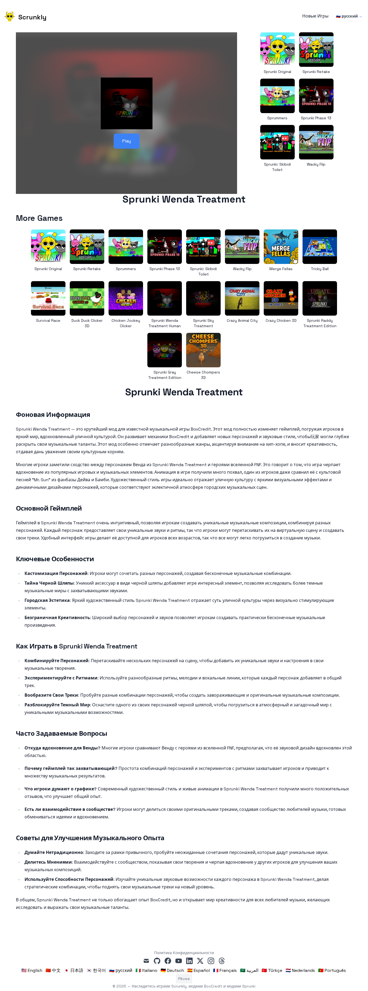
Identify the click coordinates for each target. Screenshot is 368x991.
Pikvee (184, 978)
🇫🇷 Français (225, 970)
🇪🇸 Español (198, 970)
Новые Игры (315, 16)
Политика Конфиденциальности (184, 952)
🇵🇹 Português (332, 970)
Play (126, 141)
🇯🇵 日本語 (73, 970)
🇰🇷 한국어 (96, 970)
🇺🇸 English (31, 970)
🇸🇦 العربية (249, 970)
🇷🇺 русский (347, 16)
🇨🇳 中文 (53, 970)
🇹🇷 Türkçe (272, 970)
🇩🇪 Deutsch (172, 970)
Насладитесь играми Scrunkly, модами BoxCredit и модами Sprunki (193, 986)
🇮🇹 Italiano (146, 970)
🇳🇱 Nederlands (300, 970)
